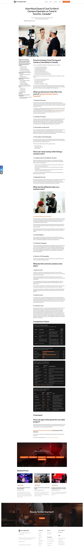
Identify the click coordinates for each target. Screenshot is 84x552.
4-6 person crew (22, 89)
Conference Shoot (42, 459)
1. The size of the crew (23, 66)
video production (58, 111)
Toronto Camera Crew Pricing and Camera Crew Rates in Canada (24, 62)
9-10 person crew (23, 90)
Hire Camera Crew (24, 457)
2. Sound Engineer (23, 81)
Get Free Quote (66, 1)
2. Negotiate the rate (23, 76)
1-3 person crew (22, 88)
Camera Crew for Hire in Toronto (42, 430)
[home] (20, 2)
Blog (60, 1)
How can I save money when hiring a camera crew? (25, 73)
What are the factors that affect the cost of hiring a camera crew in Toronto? (25, 64)
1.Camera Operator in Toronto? (25, 80)
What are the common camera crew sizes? (25, 86)
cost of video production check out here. (52, 437)
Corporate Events (60, 457)
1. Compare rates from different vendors (25, 75)
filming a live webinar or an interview (57, 109)
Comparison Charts (22, 92)
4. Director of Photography (24, 84)
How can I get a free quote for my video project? (24, 95)
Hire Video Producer (51, 457)
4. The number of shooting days (25, 70)
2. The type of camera (23, 68)
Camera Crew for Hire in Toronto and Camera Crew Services (26, 97)
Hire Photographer (42, 457)
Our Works (55, 1)
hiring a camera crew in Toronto (45, 95)
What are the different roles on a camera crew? (24, 79)
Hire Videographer (33, 457)
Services (46, 1)
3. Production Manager (23, 83)
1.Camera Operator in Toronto (42, 216)
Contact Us (42, 518)
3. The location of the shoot (24, 69)
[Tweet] (1, 169)
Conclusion (20, 93)
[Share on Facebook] (1, 167)
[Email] (1, 172)
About (51, 1)
